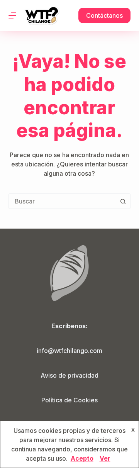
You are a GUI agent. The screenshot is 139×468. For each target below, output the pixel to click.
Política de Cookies (69, 400)
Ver (105, 458)
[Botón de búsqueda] (122, 201)
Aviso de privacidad (69, 375)
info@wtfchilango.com (69, 350)
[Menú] (12, 15)
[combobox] (62, 201)
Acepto (82, 458)
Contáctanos (104, 15)
